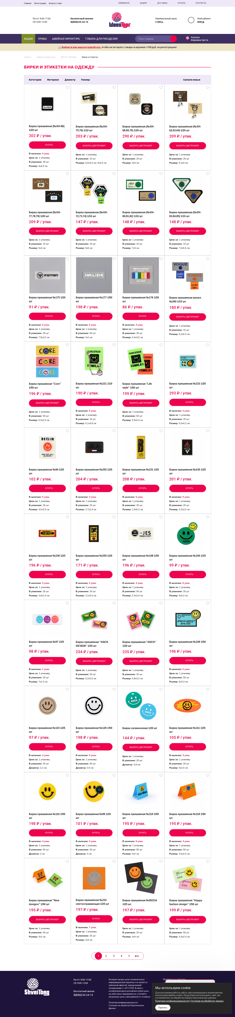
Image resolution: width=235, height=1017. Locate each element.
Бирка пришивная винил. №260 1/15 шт (185, 299)
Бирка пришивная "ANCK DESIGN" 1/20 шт (92, 644)
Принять (162, 1007)
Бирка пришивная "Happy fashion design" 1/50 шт (185, 902)
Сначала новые (191, 79)
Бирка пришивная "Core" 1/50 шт (45, 385)
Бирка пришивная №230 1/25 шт (187, 471)
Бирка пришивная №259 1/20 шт (94, 557)
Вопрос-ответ (55, 3)
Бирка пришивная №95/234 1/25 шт (139, 902)
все (137, 955)
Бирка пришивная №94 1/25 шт (46, 471)
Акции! (143, 3)
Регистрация (40, 3)
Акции (28, 38)
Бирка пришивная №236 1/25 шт (47, 557)
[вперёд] (147, 956)
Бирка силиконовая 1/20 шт (139, 728)
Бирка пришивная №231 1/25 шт (140, 471)
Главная (27, 3)
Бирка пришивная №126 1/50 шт (94, 730)
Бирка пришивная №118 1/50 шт (187, 816)
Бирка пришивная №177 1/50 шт (94, 299)
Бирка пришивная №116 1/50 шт (47, 816)
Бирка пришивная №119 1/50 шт (140, 816)
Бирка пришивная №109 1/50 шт (187, 643)
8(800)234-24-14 (79, 22)
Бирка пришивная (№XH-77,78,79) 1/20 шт (45, 214)
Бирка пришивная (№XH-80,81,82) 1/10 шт (138, 214)
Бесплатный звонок (81, 18)
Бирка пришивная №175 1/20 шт (47, 299)
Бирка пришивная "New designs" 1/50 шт (44, 902)
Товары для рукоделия (101, 38)
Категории (35, 79)
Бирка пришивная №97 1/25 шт (46, 643)
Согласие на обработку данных (207, 1001)
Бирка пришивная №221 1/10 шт (94, 385)
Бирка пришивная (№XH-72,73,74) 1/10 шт (92, 214)
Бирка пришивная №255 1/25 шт (94, 471)
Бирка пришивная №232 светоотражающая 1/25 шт (92, 902)
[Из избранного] (67, 88)
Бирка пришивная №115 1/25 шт (47, 730)
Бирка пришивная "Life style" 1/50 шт (137, 385)
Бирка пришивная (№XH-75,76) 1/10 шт (92, 128)
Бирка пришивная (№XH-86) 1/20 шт (46, 128)
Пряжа (42, 38)
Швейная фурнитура (66, 38)
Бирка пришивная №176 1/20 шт (140, 299)
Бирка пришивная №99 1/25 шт (93, 816)
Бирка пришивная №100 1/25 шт (187, 557)
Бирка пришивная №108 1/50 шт (140, 557)
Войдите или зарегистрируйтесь (81, 47)
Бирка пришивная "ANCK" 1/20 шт (139, 644)
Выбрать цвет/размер (94, 146)
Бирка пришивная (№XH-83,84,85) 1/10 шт (185, 214)
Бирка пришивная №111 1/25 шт (187, 730)
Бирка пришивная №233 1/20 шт (187, 385)
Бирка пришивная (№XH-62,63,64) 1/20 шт (185, 128)
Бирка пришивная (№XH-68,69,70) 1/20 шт (138, 128)
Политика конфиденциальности (123, 1002)
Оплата (181, 3)
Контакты (201, 3)
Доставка (162, 3)
